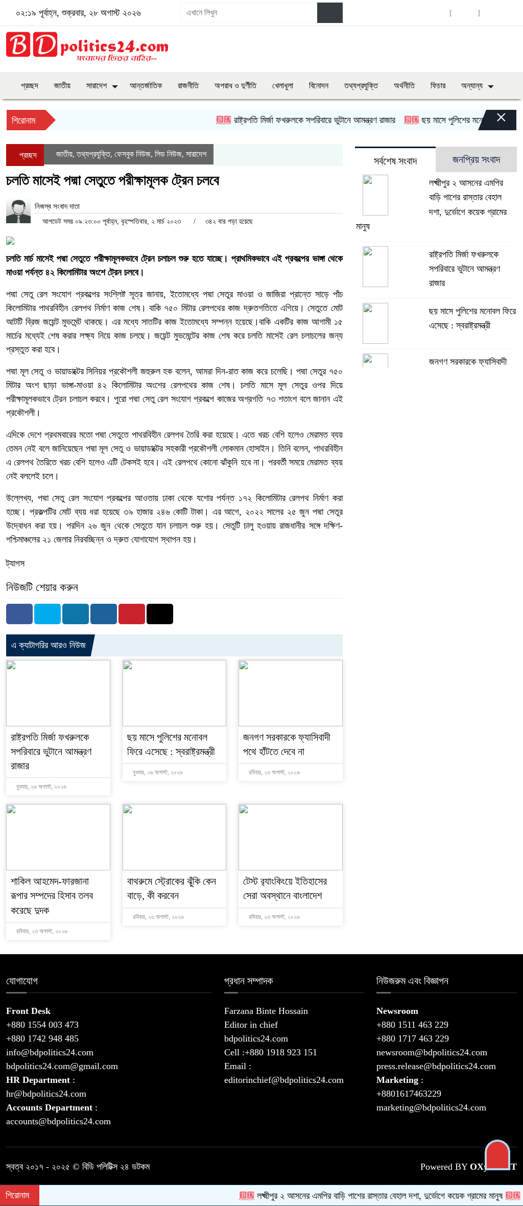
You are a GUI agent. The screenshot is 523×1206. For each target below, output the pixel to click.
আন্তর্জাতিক (146, 85)
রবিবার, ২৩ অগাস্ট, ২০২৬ (273, 772)
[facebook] (436, 13)
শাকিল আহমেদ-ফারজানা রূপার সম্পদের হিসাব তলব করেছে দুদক (52, 895)
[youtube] (493, 13)
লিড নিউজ (168, 154)
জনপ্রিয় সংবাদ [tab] (476, 159)
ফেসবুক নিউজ (132, 154)
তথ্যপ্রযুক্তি (361, 85)
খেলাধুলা (282, 85)
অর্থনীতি (404, 85)
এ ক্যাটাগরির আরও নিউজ (48, 645)
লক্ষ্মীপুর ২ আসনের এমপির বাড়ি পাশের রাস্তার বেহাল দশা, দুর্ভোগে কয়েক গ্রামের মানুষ (362, 1196)
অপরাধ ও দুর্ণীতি (235, 85)
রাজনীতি (188, 85)
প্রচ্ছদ (28, 85)
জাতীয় (62, 85)
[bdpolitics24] (87, 47)
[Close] (492, 122)
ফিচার (438, 85)
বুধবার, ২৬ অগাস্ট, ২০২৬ (40, 786)
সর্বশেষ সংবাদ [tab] (395, 161)
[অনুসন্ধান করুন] (330, 13)
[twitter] (465, 13)
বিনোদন (318, 85)
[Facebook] (19, 614)
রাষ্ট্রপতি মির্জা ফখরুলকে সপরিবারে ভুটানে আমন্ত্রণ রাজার (296, 120)
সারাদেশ (96, 85)
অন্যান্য (472, 85)
